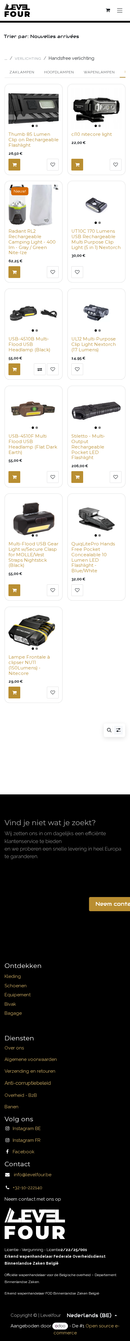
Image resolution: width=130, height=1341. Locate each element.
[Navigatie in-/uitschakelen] (120, 10)
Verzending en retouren (30, 1071)
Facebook (23, 1151)
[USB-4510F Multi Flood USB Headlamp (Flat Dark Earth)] (33, 410)
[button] (109, 730)
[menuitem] (22, 72)
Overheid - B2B (21, 1095)
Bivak (10, 1004)
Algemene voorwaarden (31, 1059)
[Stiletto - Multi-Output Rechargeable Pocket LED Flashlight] (96, 410)
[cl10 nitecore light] (96, 108)
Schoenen (16, 985)
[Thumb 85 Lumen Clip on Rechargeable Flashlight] (33, 108)
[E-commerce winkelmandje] (108, 10)
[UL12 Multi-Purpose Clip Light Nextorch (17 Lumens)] (96, 313)
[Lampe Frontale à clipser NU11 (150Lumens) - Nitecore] (33, 631)
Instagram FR (27, 1140)
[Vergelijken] (40, 369)
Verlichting (28, 58)
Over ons (14, 1048)
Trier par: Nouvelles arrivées (40, 36)
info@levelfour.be (30, 1174)
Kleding (13, 976)
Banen (11, 1107)
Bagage (13, 1013)
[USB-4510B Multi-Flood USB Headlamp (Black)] (33, 313)
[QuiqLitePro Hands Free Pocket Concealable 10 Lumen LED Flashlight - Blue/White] (96, 518)
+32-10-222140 (27, 1187)
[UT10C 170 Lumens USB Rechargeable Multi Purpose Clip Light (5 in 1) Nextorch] (96, 205)
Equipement (18, 995)
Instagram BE (27, 1128)
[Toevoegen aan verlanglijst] (53, 164)
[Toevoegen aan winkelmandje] (14, 164)
